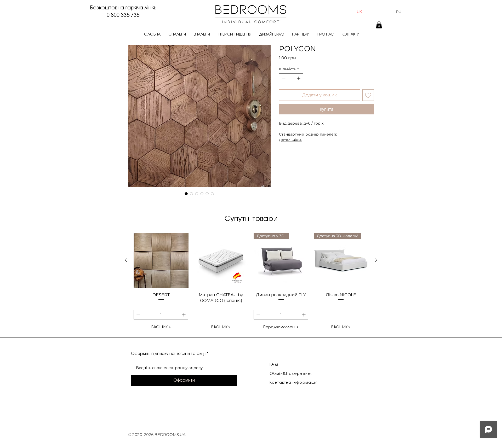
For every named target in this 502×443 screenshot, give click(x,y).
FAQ (274, 364)
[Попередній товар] (126, 260)
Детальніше (290, 140)
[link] (379, 24)
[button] (177, 34)
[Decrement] (283, 78)
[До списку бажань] (368, 95)
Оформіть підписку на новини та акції (168, 354)
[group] (251, 283)
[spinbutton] (291, 78)
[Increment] (299, 78)
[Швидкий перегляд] (161, 260)
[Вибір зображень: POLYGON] (186, 193)
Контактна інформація (294, 382)
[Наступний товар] (376, 260)
